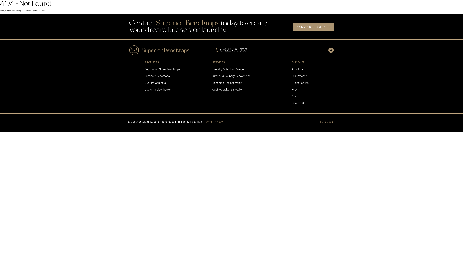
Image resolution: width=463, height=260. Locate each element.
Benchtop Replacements (227, 82)
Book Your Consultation (313, 26)
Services (269, 5)
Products (250, 5)
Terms (208, 121)
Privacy (218, 121)
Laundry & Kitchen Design (228, 69)
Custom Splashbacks (158, 89)
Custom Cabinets (155, 82)
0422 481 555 (233, 50)
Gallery (287, 5)
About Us (297, 69)
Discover (304, 5)
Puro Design (327, 121)
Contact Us (325, 5)
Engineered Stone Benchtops (162, 69)
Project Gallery (300, 82)
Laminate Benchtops (157, 76)
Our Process (299, 76)
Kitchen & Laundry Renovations (231, 76)
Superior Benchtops (187, 23)
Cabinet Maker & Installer (227, 89)
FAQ (294, 89)
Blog (294, 96)
